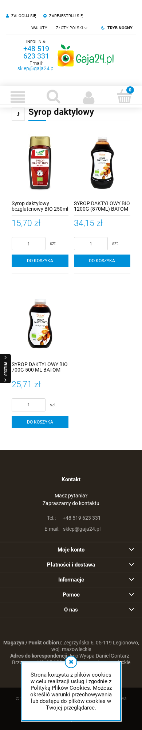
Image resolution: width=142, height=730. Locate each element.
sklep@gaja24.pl (36, 68)
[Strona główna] (86, 55)
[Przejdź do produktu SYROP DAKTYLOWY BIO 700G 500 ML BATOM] (40, 323)
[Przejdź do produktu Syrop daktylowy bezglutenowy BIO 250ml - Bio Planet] (40, 162)
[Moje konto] (89, 97)
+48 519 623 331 (36, 52)
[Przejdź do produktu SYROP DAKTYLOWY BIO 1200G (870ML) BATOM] (102, 162)
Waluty (39, 28)
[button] (18, 97)
